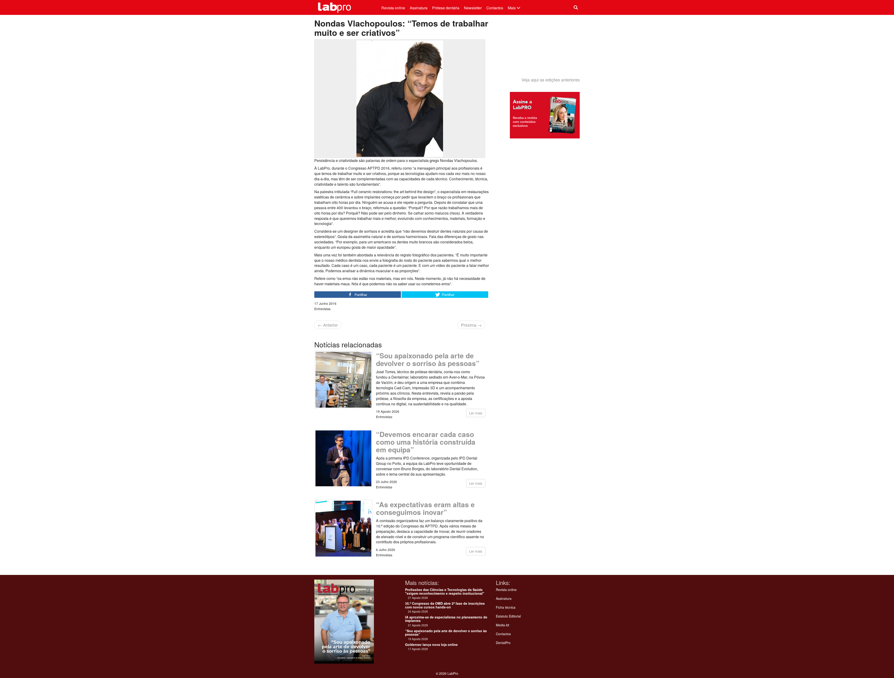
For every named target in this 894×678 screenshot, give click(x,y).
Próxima (471, 325)
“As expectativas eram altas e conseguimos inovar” (425, 508)
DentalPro (503, 642)
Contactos (494, 7)
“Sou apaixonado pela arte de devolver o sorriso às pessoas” (427, 359)
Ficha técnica (505, 607)
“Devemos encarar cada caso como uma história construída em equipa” (425, 441)
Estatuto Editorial (508, 616)
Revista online (393, 7)
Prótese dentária (445, 7)
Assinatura (418, 7)
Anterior (328, 325)
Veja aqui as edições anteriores (551, 80)
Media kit (502, 625)
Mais (512, 7)
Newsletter (473, 7)
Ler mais (475, 412)
